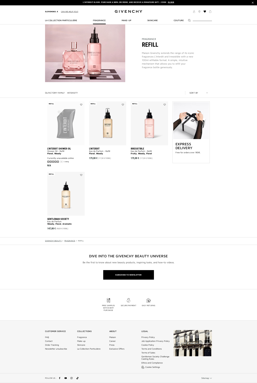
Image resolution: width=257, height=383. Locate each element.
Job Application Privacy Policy (155, 341)
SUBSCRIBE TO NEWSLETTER (128, 275)
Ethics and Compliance (152, 363)
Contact (49, 341)
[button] (194, 12)
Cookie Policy (147, 345)
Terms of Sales (148, 352)
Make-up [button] (126, 20)
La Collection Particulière (89, 349)
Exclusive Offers (116, 349)
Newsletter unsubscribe (56, 349)
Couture (179, 20)
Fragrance (149, 39)
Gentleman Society (58, 219)
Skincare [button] (152, 20)
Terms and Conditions (151, 349)
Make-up (81, 341)
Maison (112, 337)
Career (112, 341)
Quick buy (112, 140)
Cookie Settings (152, 367)
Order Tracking (52, 345)
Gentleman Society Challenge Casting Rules (155, 357)
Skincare (81, 345)
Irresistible (137, 148)
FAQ (47, 337)
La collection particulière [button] (61, 20)
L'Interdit (94, 148)
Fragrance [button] (99, 20)
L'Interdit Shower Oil (59, 148)
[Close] (252, 2)
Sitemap (205, 378)
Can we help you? (69, 11)
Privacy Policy (148, 337)
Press (111, 345)
